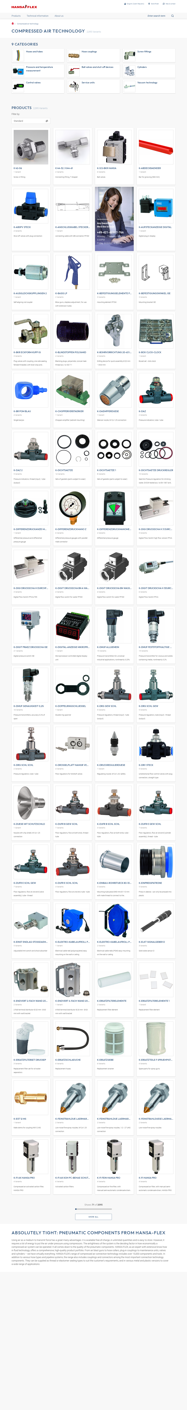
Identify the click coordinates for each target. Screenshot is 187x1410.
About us (59, 15)
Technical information (37, 15)
